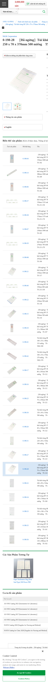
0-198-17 (26, 370)
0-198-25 (26, 398)
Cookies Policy (24, 679)
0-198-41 (26, 342)
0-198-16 (26, 384)
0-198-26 (26, 427)
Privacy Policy (9, 667)
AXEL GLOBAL (8, 22)
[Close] (42, 651)
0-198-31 (26, 441)
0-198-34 (26, 497)
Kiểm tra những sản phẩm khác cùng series (19, 56)
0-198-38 (26, 215)
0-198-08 (26, 257)
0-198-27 (26, 455)
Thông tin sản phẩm (13, 117)
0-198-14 (26, 173)
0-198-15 (26, 314)
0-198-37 (26, 201)
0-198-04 (26, 159)
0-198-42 (26, 356)
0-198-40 (26, 286)
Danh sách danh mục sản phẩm (27, 22)
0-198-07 (26, 229)
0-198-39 (26, 243)
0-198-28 (26, 469)
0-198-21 (26, 271)
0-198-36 (26, 540)
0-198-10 (26, 328)
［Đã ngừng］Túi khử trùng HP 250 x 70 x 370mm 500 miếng (25, 24)
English (8, 127)
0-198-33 (26, 511)
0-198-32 (26, 483)
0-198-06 (26, 187)
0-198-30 (26, 413)
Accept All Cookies (24, 673)
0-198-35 (26, 525)
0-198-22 (26, 300)
